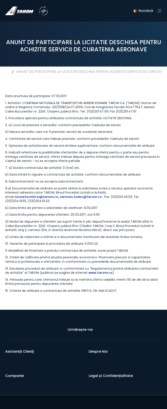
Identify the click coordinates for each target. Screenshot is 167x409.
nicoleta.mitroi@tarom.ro (36, 197)
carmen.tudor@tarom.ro (81, 197)
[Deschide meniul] (159, 10)
